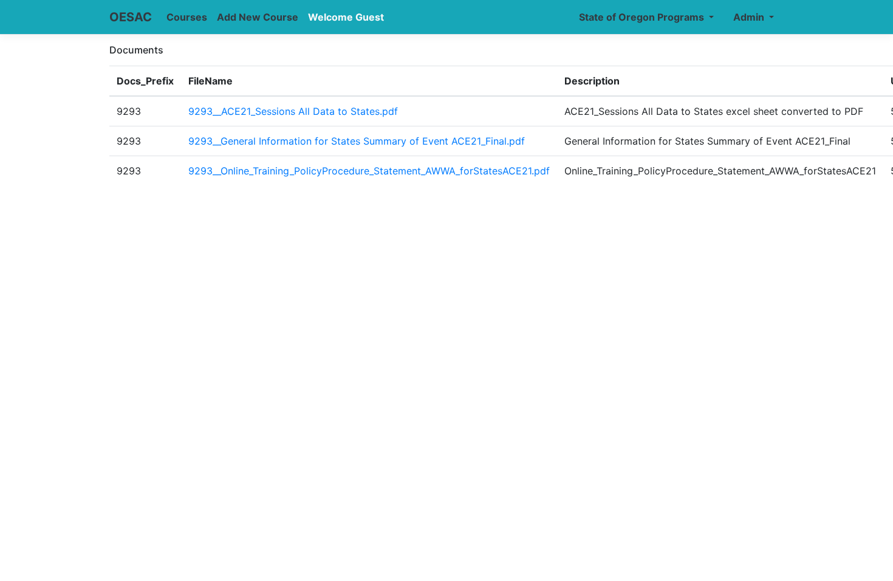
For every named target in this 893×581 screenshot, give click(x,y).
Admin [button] (750, 17)
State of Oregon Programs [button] (643, 17)
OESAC (130, 17)
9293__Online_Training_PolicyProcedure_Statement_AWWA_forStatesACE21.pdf (369, 171)
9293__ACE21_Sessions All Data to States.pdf (293, 111)
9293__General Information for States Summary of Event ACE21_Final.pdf (356, 141)
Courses (186, 17)
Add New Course (257, 17)
